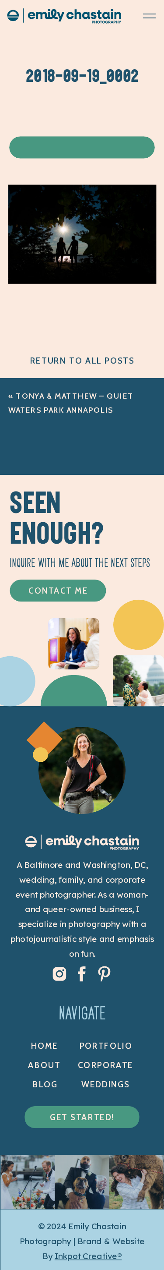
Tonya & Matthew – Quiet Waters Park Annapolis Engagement (71, 410)
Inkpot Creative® (88, 1256)
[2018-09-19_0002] (82, 280)
